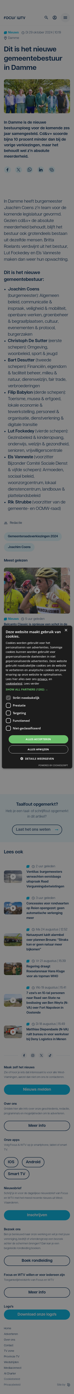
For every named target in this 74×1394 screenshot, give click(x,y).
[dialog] (37, 697)
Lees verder (31, 683)
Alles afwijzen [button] (38, 749)
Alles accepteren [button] (38, 739)
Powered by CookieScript (53, 765)
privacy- (42, 679)
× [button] (65, 630)
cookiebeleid (14, 683)
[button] (37, 689)
